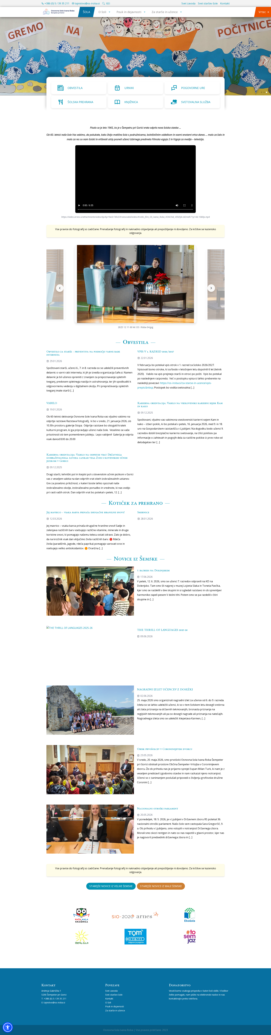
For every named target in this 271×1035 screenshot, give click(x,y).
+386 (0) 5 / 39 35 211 (57, 3)
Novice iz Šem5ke (135, 558)
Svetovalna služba (195, 102)
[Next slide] (211, 288)
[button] (7, 1027)
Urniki (129, 88)
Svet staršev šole (208, 3)
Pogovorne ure (193, 88)
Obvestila (75, 88)
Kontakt (225, 3)
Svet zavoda (188, 3)
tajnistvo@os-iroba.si (87, 3)
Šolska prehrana (80, 102)
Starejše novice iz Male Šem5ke (161, 886)
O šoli (102, 12)
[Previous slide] (60, 288)
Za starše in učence (165, 12)
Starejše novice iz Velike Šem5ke (111, 886)
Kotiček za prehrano (136, 502)
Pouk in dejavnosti (129, 12)
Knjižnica (131, 102)
